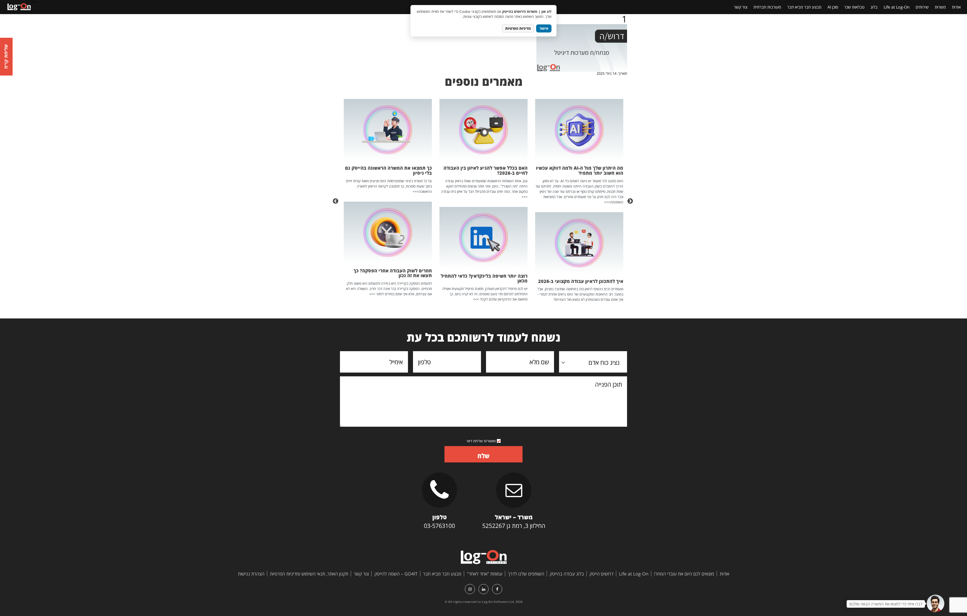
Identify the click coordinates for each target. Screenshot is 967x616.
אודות (956, 7)
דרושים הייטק (601, 573)
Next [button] (336, 200)
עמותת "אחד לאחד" (484, 573)
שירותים (922, 7)
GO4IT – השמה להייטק (396, 573)
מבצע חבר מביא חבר (804, 7)
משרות (940, 7)
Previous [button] (630, 200)
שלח (483, 456)
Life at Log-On (897, 7)
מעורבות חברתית (767, 7)
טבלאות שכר (854, 7)
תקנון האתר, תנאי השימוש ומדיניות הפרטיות (309, 573)
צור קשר (740, 7)
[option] (579, 200)
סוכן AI (832, 7)
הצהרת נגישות (251, 573)
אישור (543, 28)
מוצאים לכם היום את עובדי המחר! (684, 573)
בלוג (874, 7)
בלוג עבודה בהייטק (567, 573)
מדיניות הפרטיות (518, 28)
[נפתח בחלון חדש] (497, 589)
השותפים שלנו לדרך (526, 573)
